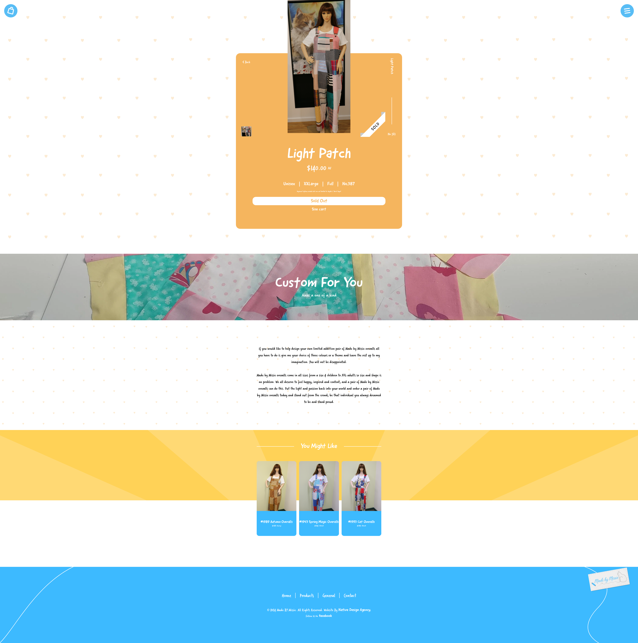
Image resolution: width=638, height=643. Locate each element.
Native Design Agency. (354, 610)
